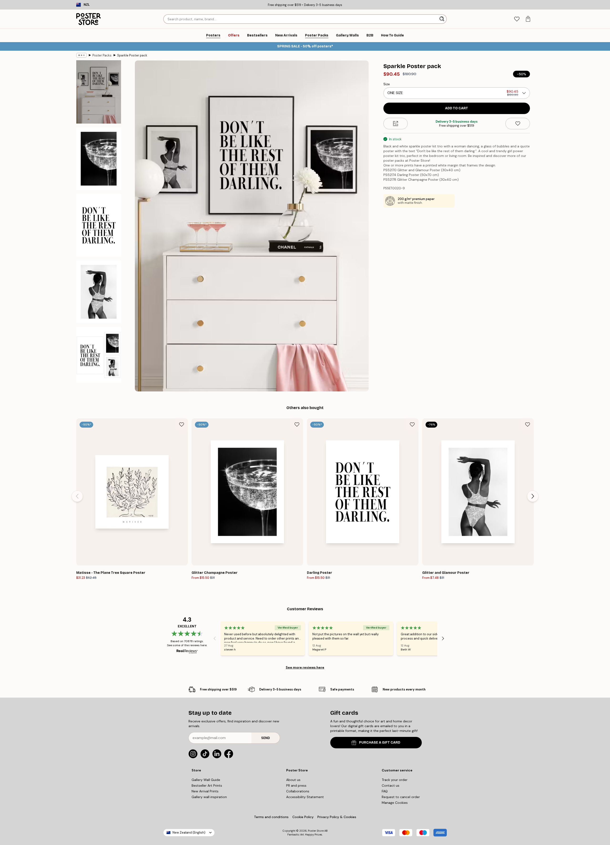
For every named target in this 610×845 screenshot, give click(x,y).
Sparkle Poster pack (132, 55)
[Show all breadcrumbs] (81, 55)
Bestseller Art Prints (207, 785)
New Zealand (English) (189, 832)
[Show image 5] (98, 355)
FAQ (385, 791)
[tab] (516, 19)
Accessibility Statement (305, 797)
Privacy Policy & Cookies (336, 817)
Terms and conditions (271, 817)
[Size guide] (395, 123)
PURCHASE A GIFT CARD (379, 742)
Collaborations (297, 791)
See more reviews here (305, 667)
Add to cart (456, 108)
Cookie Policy (303, 817)
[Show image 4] (98, 291)
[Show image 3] (98, 225)
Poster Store (316, 830)
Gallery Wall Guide (206, 780)
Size (386, 84)
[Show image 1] (98, 92)
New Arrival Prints (205, 791)
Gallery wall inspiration (209, 797)
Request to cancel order (401, 797)
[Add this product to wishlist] (517, 123)
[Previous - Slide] (77, 496)
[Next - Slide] (533, 496)
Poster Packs (102, 55)
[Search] (442, 19)
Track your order (394, 780)
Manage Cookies (395, 802)
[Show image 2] (98, 158)
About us (293, 780)
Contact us (390, 785)
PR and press (296, 785)
